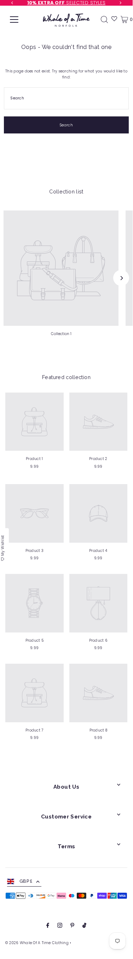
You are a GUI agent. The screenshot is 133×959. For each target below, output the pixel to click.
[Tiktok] (84, 926)
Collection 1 (61, 333)
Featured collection (66, 377)
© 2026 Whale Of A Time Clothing (37, 943)
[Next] (121, 278)
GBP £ (26, 881)
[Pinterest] (72, 926)
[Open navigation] (14, 19)
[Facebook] (47, 926)
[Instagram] (59, 926)
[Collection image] (61, 268)
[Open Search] (104, 19)
